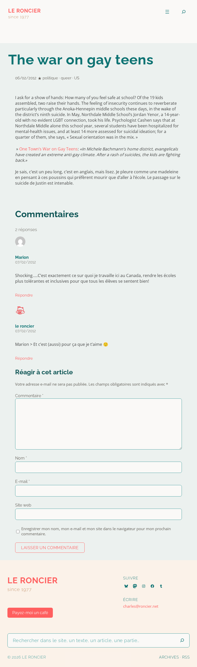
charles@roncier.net (140, 606)
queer (66, 78)
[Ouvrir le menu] (167, 12)
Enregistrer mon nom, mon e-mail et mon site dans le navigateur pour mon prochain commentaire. (96, 531)
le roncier (24, 11)
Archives (169, 657)
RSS (186, 657)
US (76, 78)
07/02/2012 (25, 262)
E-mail (22, 481)
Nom (21, 458)
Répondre (24, 295)
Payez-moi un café (30, 612)
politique (50, 78)
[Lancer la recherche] (182, 640)
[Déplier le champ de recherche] (184, 11)
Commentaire (29, 395)
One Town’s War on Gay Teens (48, 149)
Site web (23, 505)
